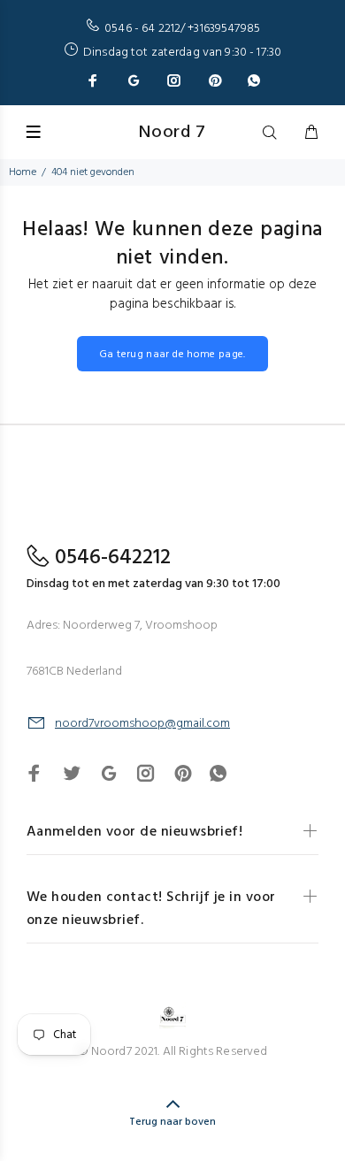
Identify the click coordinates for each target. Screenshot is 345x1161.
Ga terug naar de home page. (172, 354)
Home (22, 172)
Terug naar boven (172, 1122)
